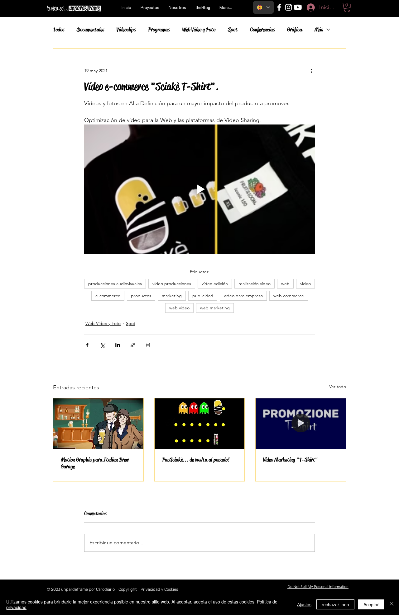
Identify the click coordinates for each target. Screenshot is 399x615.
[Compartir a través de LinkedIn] (118, 345)
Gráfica (294, 29)
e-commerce (107, 295)
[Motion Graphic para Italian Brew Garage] (98, 423)
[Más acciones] (311, 71)
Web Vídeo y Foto (198, 29)
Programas (159, 29)
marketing (172, 295)
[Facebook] (279, 7)
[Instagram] (288, 7)
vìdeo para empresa (243, 295)
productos (141, 295)
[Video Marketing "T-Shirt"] (301, 423)
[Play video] (199, 189)
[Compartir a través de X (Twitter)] (102, 345)
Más (319, 29)
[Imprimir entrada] (148, 345)
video (305, 283)
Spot (233, 29)
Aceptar (371, 604)
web (285, 283)
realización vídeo (254, 283)
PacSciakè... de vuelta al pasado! (195, 459)
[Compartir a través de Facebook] (87, 345)
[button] (347, 7)
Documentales (90, 29)
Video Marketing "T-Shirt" (290, 459)
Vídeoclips (126, 29)
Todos (58, 29)
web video (179, 308)
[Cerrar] (391, 604)
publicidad (202, 295)
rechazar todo (335, 604)
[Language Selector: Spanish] (263, 7)
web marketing (215, 308)
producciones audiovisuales (115, 283)
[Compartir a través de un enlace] (133, 345)
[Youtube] (297, 7)
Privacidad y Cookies (159, 589)
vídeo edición (215, 283)
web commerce (288, 295)
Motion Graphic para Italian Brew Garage (95, 463)
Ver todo (337, 386)
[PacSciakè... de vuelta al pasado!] (200, 423)
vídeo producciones (171, 283)
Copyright (128, 589)
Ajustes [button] (304, 604)
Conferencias (262, 29)
